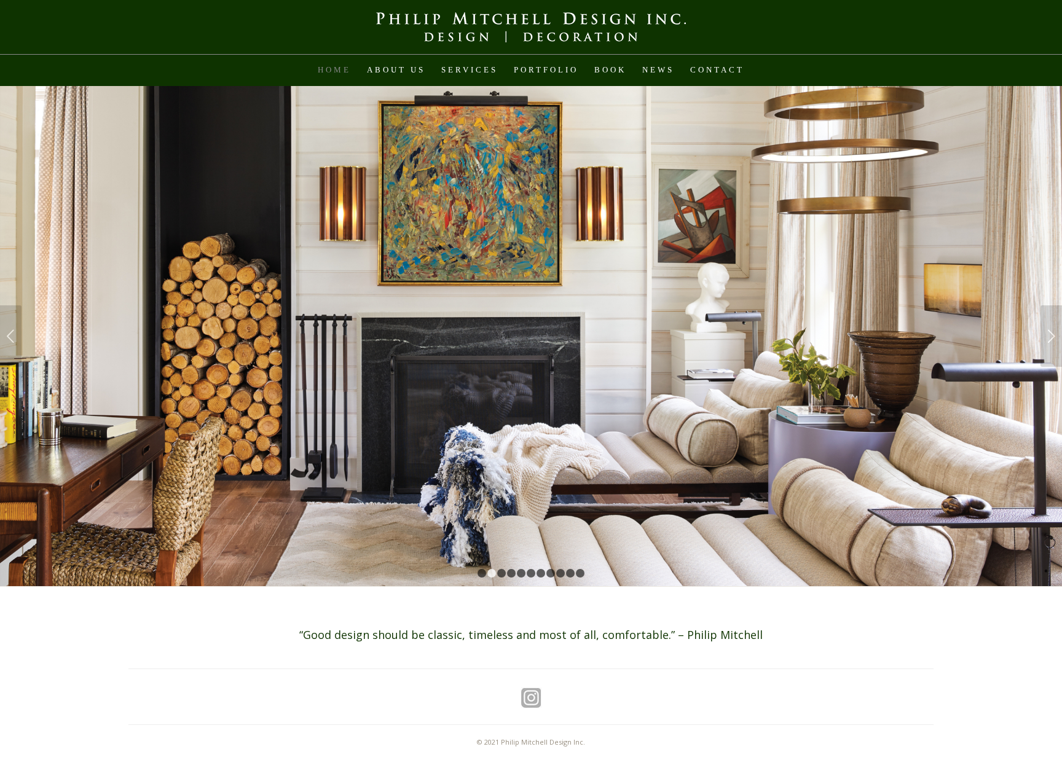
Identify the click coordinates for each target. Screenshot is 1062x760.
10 (570, 573)
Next (1051, 336)
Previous (11, 336)
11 (580, 573)
